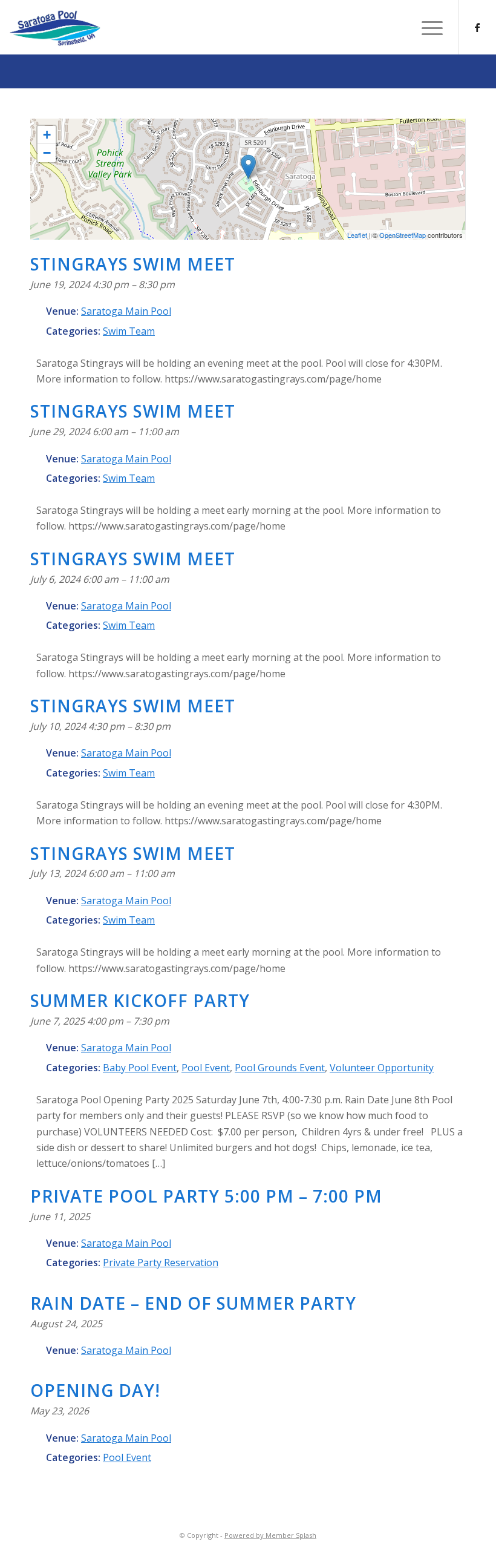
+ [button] (47, 134)
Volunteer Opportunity (382, 1067)
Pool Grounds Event (280, 1067)
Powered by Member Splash (270, 1535)
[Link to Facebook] (477, 27)
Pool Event (205, 1067)
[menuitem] (426, 27)
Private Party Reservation (160, 1262)
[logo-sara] (55, 28)
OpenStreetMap (402, 235)
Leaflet (357, 235)
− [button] (47, 152)
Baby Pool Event (140, 1067)
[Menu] (426, 27)
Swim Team (129, 331)
